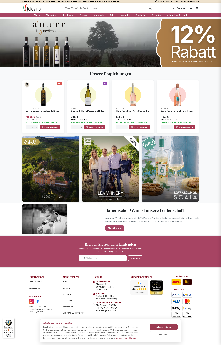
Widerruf (67, 294)
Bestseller (141, 15)
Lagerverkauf (35, 288)
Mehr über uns (114, 228)
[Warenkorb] (197, 8)
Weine (37, 15)
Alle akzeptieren (163, 327)
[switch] (8, 335)
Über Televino (35, 281)
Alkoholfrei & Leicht (177, 15)
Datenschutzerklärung (126, 338)
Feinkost (84, 15)
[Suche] (149, 8)
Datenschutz (68, 300)
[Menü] (12, 319)
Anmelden (135, 258)
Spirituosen (68, 15)
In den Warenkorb (51, 127)
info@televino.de (108, 310)
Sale (112, 15)
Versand (66, 288)
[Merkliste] (191, 8)
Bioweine (156, 15)
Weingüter (51, 15)
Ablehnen (163, 334)
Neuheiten (125, 15)
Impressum (68, 307)
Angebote (99, 15)
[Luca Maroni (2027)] (27, 84)
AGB (65, 281)
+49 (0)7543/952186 (108, 308)
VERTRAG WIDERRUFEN (73, 313)
